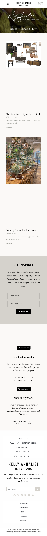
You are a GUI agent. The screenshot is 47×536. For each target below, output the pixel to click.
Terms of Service (36, 531)
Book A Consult (23, 452)
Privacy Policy (25, 531)
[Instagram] (18, 495)
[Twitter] (25, 495)
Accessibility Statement (13, 531)
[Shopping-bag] (32, 495)
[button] (7, 3)
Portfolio (23, 503)
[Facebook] (14, 495)
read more (9, 127)
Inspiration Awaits (23, 357)
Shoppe (23, 521)
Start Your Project (23, 456)
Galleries (23, 508)
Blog (23, 512)
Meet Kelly (24, 439)
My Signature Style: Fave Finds (23, 114)
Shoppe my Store (23, 398)
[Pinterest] (22, 495)
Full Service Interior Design (23, 443)
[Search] (37, 489)
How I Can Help (24, 447)
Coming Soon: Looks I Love (21, 230)
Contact (23, 516)
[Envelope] (29, 495)
